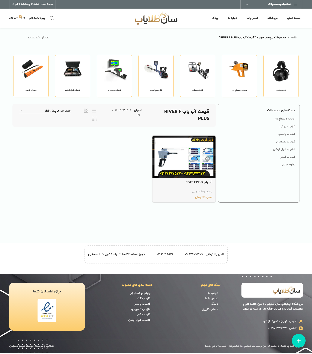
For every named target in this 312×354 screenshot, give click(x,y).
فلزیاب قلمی (287, 157)
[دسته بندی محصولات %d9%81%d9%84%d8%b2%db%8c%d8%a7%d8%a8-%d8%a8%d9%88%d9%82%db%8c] (198, 76)
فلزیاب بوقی (287, 126)
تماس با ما (211, 298)
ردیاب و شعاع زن (284, 118)
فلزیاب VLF (144, 298)
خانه (294, 37)
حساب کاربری (210, 309)
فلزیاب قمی (143, 314)
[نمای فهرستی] (94, 111)
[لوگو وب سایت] (156, 18)
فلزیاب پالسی (286, 134)
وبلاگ (214, 304)
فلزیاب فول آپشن (284, 149)
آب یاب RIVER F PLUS (199, 182)
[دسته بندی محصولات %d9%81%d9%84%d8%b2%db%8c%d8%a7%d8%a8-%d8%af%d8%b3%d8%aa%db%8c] (31, 76)
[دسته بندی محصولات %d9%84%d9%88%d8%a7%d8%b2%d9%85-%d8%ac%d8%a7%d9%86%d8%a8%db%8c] (281, 76)
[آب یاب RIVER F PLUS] (184, 157)
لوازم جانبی (288, 164)
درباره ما (213, 293)
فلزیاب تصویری (285, 141)
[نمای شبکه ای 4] (94, 119)
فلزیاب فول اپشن (139, 320)
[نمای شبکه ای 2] (86, 111)
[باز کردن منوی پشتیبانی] (299, 341)
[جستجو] (52, 18)
